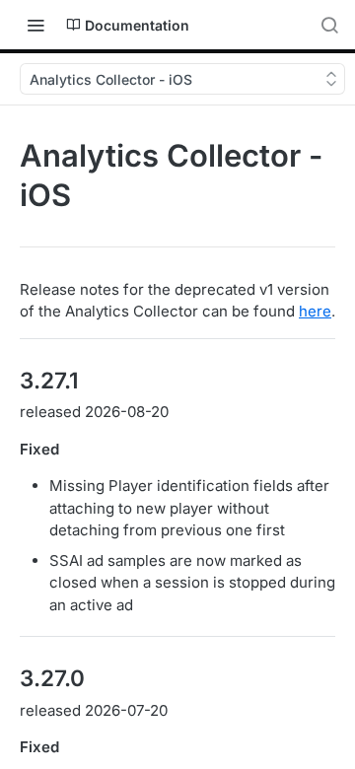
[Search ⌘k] (329, 24)
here (315, 311)
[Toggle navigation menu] (35, 24)
